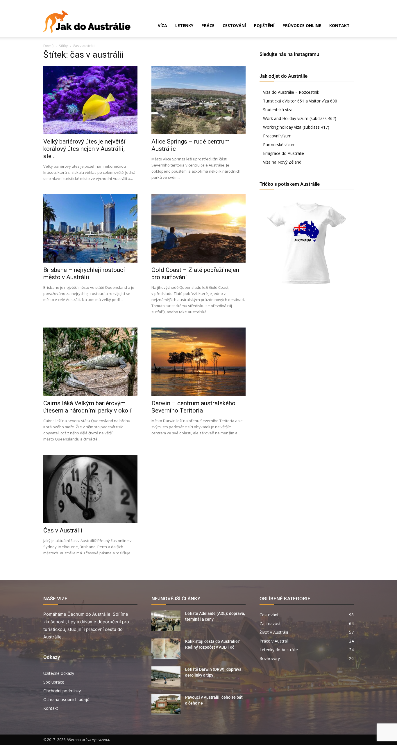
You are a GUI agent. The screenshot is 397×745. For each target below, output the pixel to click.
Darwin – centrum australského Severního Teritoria (193, 407)
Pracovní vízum (277, 136)
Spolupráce (53, 682)
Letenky (184, 25)
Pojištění (264, 25)
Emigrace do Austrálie (283, 153)
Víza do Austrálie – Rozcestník (291, 92)
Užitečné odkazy (58, 673)
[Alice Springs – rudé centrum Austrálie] (198, 100)
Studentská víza (277, 109)
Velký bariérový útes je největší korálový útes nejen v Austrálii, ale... (84, 149)
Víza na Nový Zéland (282, 162)
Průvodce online (301, 25)
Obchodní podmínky (62, 690)
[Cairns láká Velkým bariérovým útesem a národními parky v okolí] (90, 362)
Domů (48, 45)
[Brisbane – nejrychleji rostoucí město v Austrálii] (90, 228)
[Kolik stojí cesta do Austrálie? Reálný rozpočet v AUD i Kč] (165, 648)
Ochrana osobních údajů (66, 699)
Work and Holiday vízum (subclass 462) (299, 118)
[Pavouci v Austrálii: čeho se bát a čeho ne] (165, 704)
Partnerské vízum (279, 144)
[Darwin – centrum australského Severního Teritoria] (198, 362)
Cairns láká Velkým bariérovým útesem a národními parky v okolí (87, 407)
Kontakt (339, 25)
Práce (207, 25)
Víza (162, 25)
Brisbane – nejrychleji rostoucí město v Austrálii (84, 273)
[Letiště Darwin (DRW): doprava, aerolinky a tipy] (165, 676)
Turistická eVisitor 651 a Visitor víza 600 (300, 101)
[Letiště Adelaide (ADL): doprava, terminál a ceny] (165, 620)
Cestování (234, 25)
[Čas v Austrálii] (90, 489)
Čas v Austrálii (63, 530)
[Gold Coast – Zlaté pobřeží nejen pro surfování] (198, 228)
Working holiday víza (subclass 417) (296, 127)
